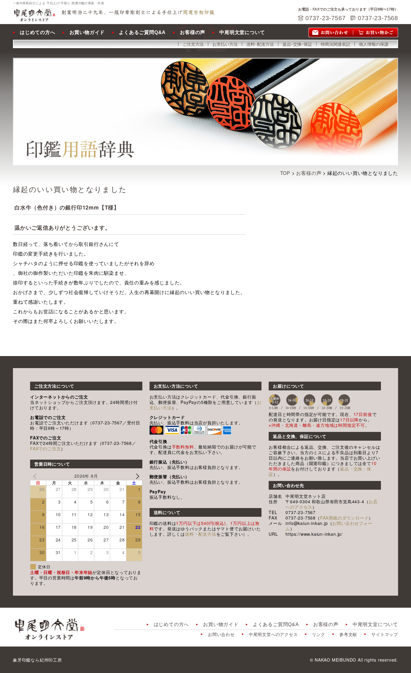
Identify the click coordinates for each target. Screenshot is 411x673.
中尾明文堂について (242, 32)
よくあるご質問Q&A (142, 32)
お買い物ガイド (87, 32)
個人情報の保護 (373, 44)
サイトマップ (384, 634)
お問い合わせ (221, 634)
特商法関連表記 (335, 44)
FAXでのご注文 (45, 448)
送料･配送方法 (260, 44)
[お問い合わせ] (330, 32)
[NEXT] (136, 476)
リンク (318, 634)
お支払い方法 (225, 44)
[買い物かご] (375, 32)
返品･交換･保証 (297, 44)
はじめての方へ (37, 32)
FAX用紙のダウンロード (344, 518)
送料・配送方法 (200, 534)
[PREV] (36, 476)
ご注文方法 (193, 44)
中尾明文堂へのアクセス (273, 634)
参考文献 (348, 634)
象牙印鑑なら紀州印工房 (37, 660)
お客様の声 (192, 32)
